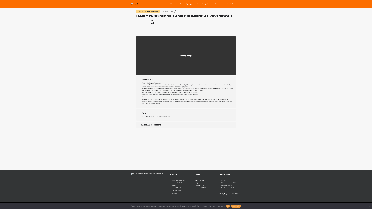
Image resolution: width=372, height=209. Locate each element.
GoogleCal (156, 125)
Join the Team (176, 190)
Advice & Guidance (178, 183)
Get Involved (219, 4)
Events (174, 185)
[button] (240, 4)
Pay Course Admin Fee (228, 188)
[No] (370, 206)
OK (228, 206)
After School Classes (178, 180)
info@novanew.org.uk (201, 183)
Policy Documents (226, 185)
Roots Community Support (185, 4)
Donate (174, 193)
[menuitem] (169, 4)
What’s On (230, 4)
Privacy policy (236, 206)
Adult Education (177, 188)
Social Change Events (204, 4)
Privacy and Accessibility (228, 183)
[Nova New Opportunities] (135, 4)
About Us (170, 4)
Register (223, 180)
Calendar (145, 125)
